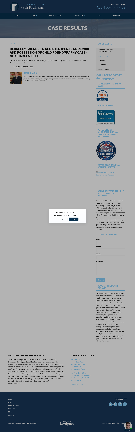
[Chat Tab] (67, 216)
